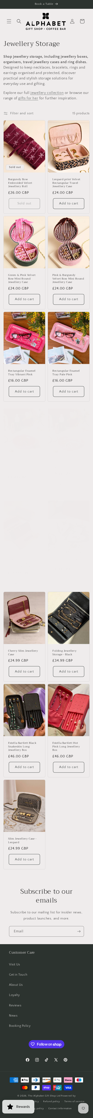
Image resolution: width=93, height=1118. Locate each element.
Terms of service (74, 1101)
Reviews (15, 1005)
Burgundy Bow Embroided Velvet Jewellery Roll (20, 183)
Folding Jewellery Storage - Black (64, 652)
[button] (9, 21)
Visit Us (14, 964)
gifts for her (28, 98)
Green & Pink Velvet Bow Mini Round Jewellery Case (21, 278)
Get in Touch (18, 975)
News (13, 1015)
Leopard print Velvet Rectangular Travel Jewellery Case (66, 183)
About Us (16, 985)
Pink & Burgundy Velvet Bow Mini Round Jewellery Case (68, 278)
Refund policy (51, 1101)
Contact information (60, 1108)
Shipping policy (35, 1108)
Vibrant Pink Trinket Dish (22, 469)
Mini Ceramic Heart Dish (65, 561)
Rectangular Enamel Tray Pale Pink (66, 372)
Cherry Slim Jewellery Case (23, 652)
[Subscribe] (79, 931)
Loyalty (14, 995)
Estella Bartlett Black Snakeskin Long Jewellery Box (22, 746)
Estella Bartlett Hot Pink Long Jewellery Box (66, 746)
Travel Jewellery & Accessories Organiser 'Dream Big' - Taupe (22, 563)
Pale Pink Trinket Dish (67, 467)
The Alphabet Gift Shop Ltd (44, 1095)
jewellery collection (47, 93)
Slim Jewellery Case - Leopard (22, 840)
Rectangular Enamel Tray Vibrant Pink (22, 372)
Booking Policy (19, 1026)
